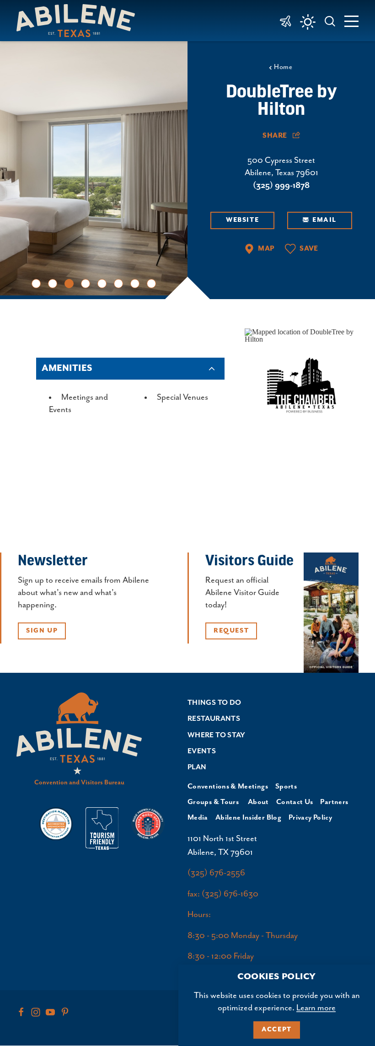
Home (283, 67)
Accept (277, 1029)
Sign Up (42, 630)
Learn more (316, 1008)
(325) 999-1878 (281, 185)
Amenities (67, 368)
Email (324, 220)
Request (231, 630)
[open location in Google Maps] (302, 334)
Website (242, 220)
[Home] (79, 20)
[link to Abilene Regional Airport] (285, 20)
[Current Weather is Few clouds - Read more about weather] (308, 22)
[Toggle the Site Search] (330, 20)
